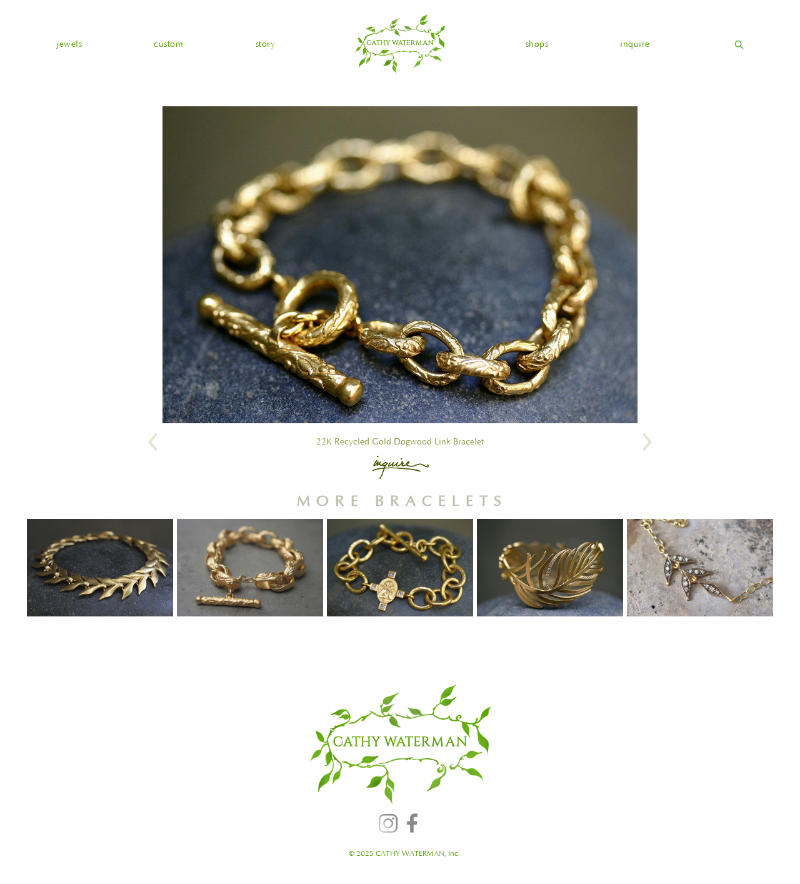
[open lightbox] (400, 264)
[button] (69, 44)
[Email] (400, 467)
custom (168, 44)
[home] (400, 44)
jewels (69, 44)
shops (537, 44)
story (266, 44)
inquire (635, 44)
